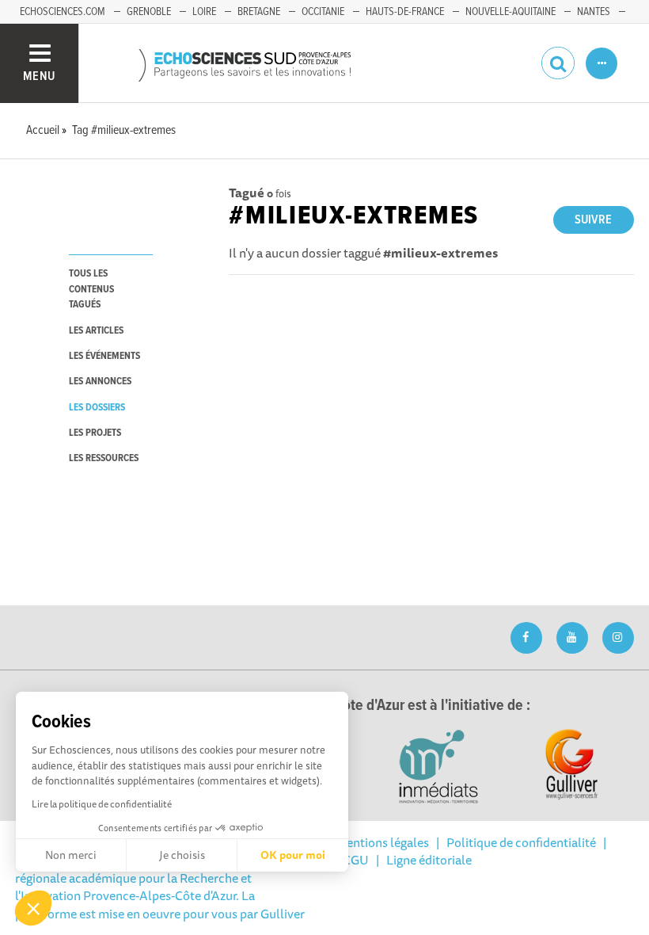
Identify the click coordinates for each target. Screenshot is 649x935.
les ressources (104, 458)
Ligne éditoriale (429, 859)
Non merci (71, 855)
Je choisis (182, 855)
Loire (204, 12)
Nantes (593, 12)
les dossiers (97, 407)
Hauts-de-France (405, 12)
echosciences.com (62, 12)
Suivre (593, 220)
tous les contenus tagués (91, 289)
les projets (95, 433)
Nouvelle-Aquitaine (510, 12)
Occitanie (323, 12)
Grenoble (149, 12)
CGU (356, 859)
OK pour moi (292, 855)
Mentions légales (382, 842)
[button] (33, 908)
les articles (96, 331)
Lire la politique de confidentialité (102, 803)
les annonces (100, 381)
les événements (104, 356)
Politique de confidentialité (521, 842)
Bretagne (258, 12)
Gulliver (282, 913)
